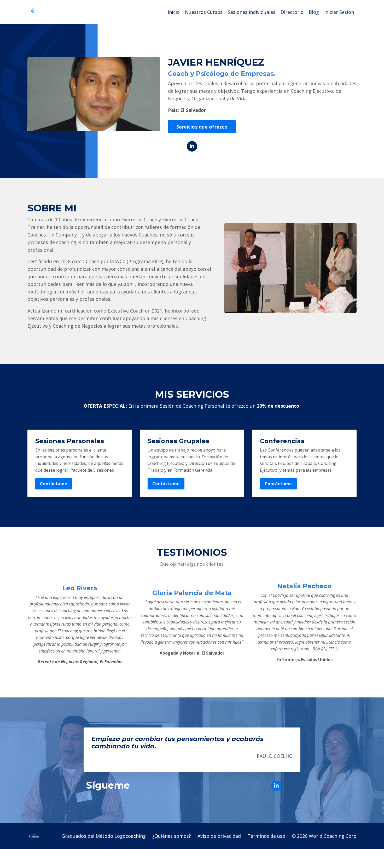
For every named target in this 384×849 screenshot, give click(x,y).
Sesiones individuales (251, 12)
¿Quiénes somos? (171, 836)
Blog (314, 12)
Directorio (292, 12)
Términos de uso (266, 836)
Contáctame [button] (53, 484)
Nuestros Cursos (204, 12)
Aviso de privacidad (219, 836)
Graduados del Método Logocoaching (104, 836)
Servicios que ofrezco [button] (202, 127)
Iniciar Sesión (339, 12)
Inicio (174, 12)
